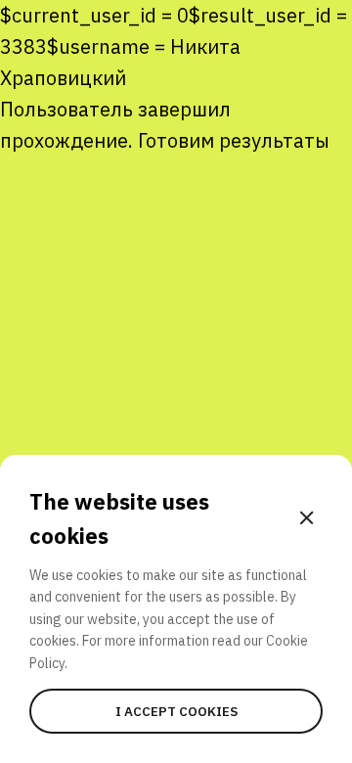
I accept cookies (176, 711)
